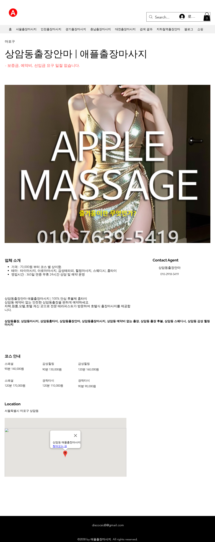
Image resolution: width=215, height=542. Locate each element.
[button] (206, 16)
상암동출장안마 (170, 268)
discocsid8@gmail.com (108, 525)
